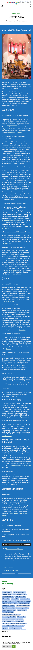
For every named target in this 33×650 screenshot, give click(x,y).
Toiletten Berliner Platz (26, 556)
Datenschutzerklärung (7, 584)
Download (20, 549)
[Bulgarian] (10, 2)
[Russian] (26, 2)
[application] (16, 544)
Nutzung (14, 13)
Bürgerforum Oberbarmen (9, 603)
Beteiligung (19, 621)
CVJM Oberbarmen (7, 619)
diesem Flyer (22, 330)
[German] (16, 2)
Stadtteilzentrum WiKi (16, 556)
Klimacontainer (22, 610)
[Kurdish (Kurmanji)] (21, 2)
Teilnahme (5, 623)
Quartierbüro (24, 599)
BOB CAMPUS (20, 596)
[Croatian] (12, 2)
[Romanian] (23, 2)
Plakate (10, 129)
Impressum (4, 581)
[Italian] (19, 2)
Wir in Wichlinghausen (8, 605)
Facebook (8, 349)
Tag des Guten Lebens (8, 608)
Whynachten (19, 558)
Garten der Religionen (8, 625)
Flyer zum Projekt (24, 417)
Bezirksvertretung (7, 553)
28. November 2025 (23, 21)
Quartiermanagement (21, 608)
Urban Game (18, 619)
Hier (22, 196)
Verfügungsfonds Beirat (23, 605)
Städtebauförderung (23, 603)
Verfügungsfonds (19, 592)
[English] (13, 2)
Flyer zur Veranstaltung (8, 301)
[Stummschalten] (25, 544)
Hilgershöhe (20, 617)
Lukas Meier (12, 21)
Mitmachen (24, 555)
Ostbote (19, 13)
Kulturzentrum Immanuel (8, 610)
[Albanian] (8, 2)
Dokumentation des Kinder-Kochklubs (11, 220)
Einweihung (19, 625)
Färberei (17, 553)
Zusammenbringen (11, 560)
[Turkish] (31, 2)
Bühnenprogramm (12, 125)
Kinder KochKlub (7, 555)
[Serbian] (28, 2)
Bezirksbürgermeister (14, 628)
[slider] (28, 544)
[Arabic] (9, 2)
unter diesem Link (6, 243)
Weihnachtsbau (12, 558)
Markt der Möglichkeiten (16, 555)
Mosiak (29, 555)
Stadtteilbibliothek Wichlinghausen (10, 614)
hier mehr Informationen (13, 274)
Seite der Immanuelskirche (14, 133)
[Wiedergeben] (3, 544)
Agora (4, 628)
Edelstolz (13, 553)
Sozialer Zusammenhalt (23, 601)
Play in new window (11, 549)
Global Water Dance (24, 553)
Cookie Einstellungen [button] (7, 646)
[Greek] (17, 2)
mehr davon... (5, 631)
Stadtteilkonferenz (7, 556)
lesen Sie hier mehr (11, 270)
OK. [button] (14, 646)
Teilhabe (5, 599)
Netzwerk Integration (7, 621)
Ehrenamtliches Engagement (18, 623)
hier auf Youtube (26, 266)
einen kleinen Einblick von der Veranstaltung (19, 465)
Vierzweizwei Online (7, 612)
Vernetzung (6, 558)
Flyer (4, 129)
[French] (15, 2)
